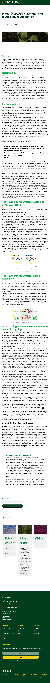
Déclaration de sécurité (35, 675)
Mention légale (30, 675)
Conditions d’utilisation (24, 675)
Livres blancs (21, 636)
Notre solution (6, 628)
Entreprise (36, 631)
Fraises (4, 638)
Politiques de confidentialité (17, 675)
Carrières (36, 628)
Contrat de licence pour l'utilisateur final (44, 676)
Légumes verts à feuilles (8, 636)
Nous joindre (37, 633)
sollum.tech (16, 446)
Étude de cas (21, 628)
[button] (41, 2)
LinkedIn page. (26, 446)
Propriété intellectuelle (8, 633)
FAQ (19, 631)
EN (45, 2)
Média (19, 633)
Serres (4, 631)
